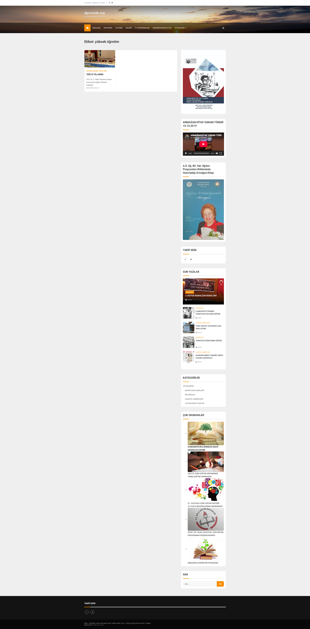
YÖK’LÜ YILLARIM (94, 74)
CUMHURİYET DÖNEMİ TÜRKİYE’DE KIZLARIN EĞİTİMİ (208, 312)
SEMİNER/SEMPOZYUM (162, 28)
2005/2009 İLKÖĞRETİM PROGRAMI (203, 563)
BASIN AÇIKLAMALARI (194, 390)
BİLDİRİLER (189, 292)
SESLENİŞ (96, 28)
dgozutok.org (94, 13)
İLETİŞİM (118, 28)
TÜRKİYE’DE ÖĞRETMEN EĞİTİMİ (209, 340)
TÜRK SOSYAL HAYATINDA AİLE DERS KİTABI (208, 327)
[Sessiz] (217, 153)
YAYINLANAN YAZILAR (96, 71)
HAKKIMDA (108, 28)
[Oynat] (186, 153)
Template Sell (98, 625)
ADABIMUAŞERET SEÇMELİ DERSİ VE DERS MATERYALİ (209, 356)
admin (189, 300)
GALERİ (129, 28)
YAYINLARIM (179, 28)
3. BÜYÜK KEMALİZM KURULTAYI (201, 295)
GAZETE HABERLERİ (203, 323)
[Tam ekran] (221, 153)
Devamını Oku (92, 88)
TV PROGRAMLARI (142, 28)
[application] (203, 144)
